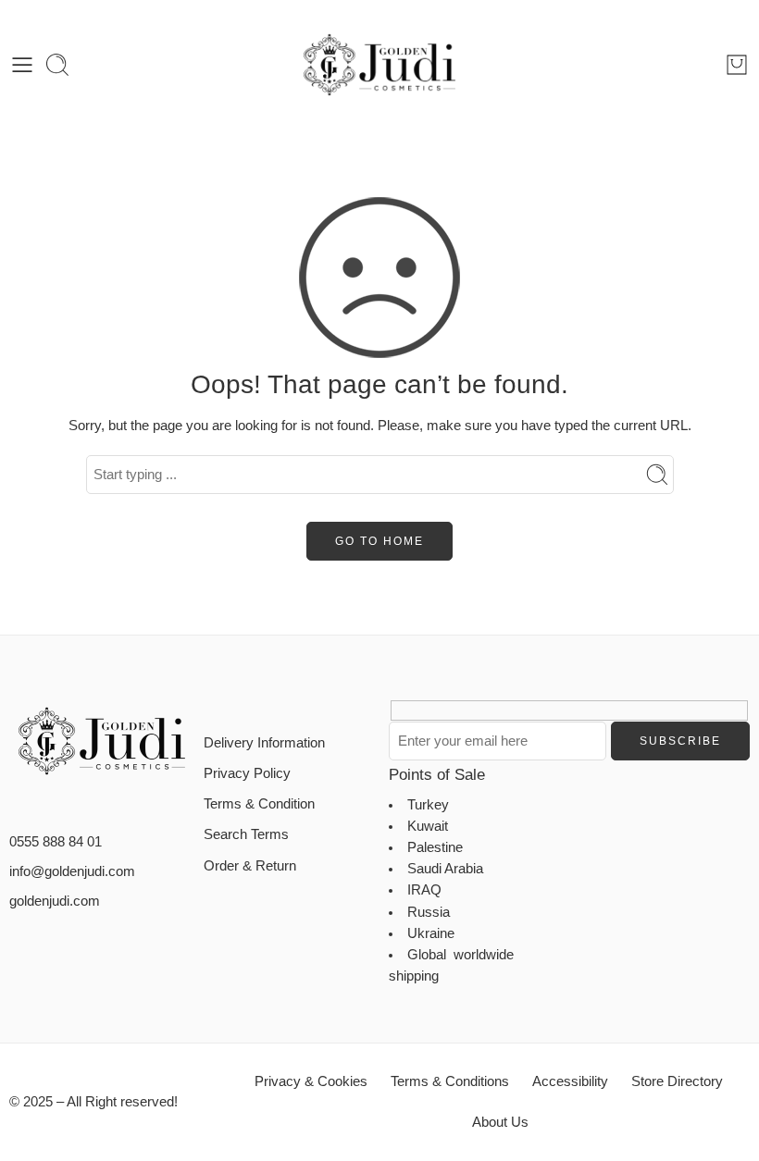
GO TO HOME (379, 541)
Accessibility (570, 1081)
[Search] (57, 65)
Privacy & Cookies (311, 1081)
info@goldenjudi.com (72, 871)
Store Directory (677, 1081)
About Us (500, 1122)
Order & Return (250, 865)
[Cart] (737, 65)
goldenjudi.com (54, 901)
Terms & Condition (259, 804)
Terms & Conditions (450, 1081)
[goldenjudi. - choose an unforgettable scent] (379, 65)
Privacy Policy (247, 773)
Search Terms (246, 834)
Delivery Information (264, 742)
